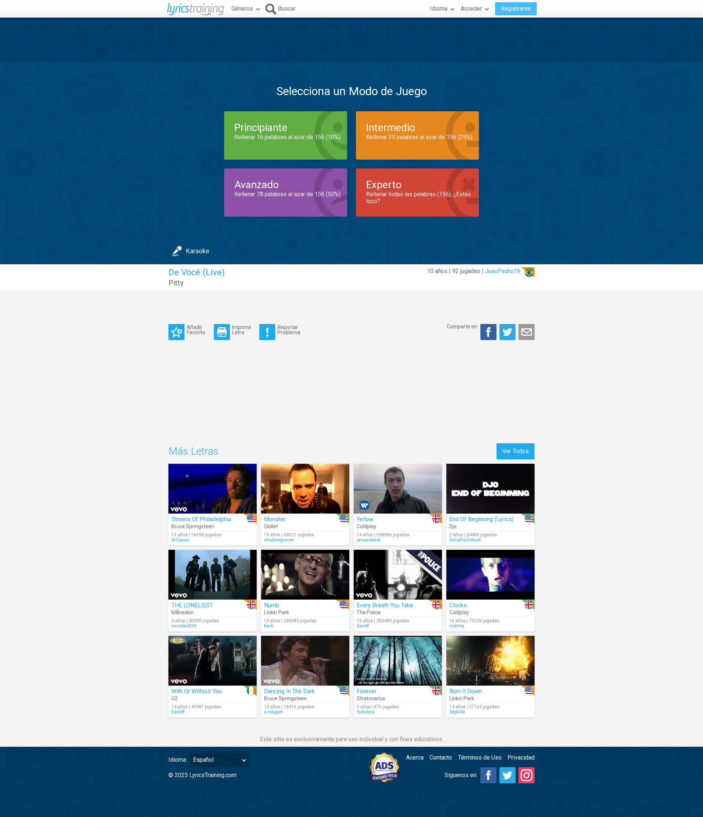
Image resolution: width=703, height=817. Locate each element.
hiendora (366, 712)
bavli (268, 625)
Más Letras (193, 451)
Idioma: (177, 759)
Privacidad (521, 757)
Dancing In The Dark (289, 691)
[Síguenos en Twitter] (507, 775)
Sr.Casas (180, 539)
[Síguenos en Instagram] (526, 775)
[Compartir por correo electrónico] (526, 332)
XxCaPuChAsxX (465, 539)
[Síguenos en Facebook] (488, 775)
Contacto (440, 757)
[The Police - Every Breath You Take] (398, 575)
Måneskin (182, 612)
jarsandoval (368, 539)
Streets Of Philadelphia (201, 519)
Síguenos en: (461, 775)
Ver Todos (515, 451)
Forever (366, 691)
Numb (271, 605)
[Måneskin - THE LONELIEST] (212, 575)
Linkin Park (276, 612)
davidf (363, 625)
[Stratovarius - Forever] (398, 661)
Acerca (415, 757)
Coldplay (366, 526)
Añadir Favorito (196, 329)
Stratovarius (371, 698)
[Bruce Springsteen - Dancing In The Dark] (305, 661)
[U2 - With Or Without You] (212, 661)
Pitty (175, 283)
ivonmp (456, 625)
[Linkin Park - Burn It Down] (490, 661)
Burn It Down (465, 691)
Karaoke (197, 251)
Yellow (365, 519)
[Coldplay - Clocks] (490, 575)
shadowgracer (278, 539)
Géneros (242, 8)
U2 (174, 698)
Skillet (271, 526)
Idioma (438, 8)
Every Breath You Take (385, 605)
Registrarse (516, 8)
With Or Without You (196, 691)
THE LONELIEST (192, 605)
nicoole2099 (184, 625)
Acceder (471, 8)
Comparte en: (462, 326)
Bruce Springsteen (192, 526)
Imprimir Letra (242, 329)
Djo (453, 526)
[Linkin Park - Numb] (305, 575)
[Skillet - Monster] (305, 489)
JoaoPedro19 (502, 271)
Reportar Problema (289, 329)
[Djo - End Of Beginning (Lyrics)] (490, 489)
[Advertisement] (351, 39)
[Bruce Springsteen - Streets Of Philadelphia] (212, 489)
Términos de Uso (480, 757)
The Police (369, 612)
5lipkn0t (457, 712)
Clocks (458, 605)
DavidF (178, 712)
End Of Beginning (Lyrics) (481, 519)
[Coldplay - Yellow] (398, 489)
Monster (275, 519)
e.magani (273, 712)
